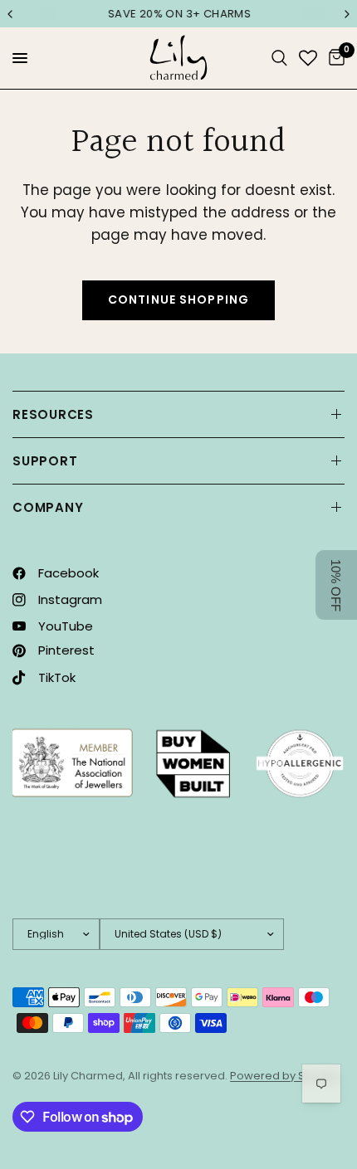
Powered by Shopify (284, 1076)
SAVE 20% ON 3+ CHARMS (178, 14)
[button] (336, 585)
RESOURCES (53, 414)
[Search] (279, 58)
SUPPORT (44, 461)
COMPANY (47, 507)
